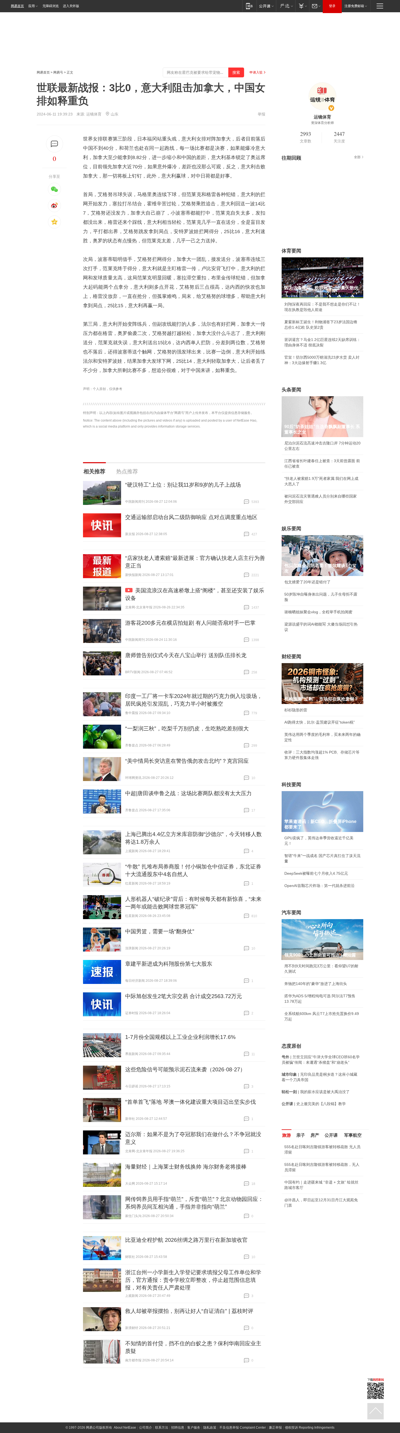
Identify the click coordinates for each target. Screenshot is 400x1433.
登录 (332, 6)
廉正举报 (275, 1427)
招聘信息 (177, 1427)
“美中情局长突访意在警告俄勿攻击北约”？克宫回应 (187, 761)
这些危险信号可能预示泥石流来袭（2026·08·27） (185, 1069)
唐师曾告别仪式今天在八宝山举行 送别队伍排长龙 (186, 655)
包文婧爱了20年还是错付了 (307, 582)
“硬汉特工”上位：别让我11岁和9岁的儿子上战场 (183, 485)
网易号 (58, 72)
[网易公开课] (266, 6)
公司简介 (145, 1427)
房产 (314, 1135)
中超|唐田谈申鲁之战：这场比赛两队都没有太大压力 (188, 793)
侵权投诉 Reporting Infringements (309, 1427)
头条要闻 (291, 389)
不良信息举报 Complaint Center (242, 1427)
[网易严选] (285, 6)
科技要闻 (291, 784)
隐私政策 (209, 1427)
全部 (357, 157)
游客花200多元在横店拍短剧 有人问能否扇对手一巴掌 (190, 623)
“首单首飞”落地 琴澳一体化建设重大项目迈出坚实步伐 (190, 1102)
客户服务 (193, 1427)
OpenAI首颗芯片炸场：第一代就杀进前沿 (319, 885)
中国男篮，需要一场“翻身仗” (159, 931)
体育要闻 (291, 251)
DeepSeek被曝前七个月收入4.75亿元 (316, 873)
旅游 (286, 1135)
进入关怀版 (71, 6)
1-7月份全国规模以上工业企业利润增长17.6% (180, 1037)
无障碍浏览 (50, 6)
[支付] (302, 6)
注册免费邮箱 (354, 6)
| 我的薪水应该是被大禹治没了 (316, 1092)
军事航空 (353, 1135)
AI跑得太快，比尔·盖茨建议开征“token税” (319, 722)
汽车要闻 (291, 912)
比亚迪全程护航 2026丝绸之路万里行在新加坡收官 (186, 1240)
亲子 (300, 1135)
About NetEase (125, 1427)
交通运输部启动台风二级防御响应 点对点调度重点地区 (191, 517)
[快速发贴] (54, 144)
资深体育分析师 (322, 123)
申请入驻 (256, 72)
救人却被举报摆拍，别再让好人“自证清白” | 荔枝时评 (189, 1311)
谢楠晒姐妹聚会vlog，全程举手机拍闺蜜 (318, 612)
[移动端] (249, 6)
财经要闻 (291, 656)
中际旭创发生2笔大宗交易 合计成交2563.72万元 (183, 996)
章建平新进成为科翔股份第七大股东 (168, 964)
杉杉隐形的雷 (295, 710)
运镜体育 (93, 114)
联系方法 (161, 1427)
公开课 (331, 1135)
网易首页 (17, 6)
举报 (261, 114)
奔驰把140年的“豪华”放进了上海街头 (315, 983)
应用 (31, 6)
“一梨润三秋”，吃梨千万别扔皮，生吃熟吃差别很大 (187, 728)
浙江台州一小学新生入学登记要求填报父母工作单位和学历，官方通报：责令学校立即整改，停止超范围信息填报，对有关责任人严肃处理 (193, 1280)
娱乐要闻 (291, 528)
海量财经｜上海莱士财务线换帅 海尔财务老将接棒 (186, 1167)
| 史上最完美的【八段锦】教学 (314, 1104)
